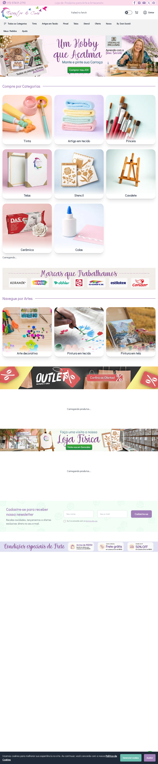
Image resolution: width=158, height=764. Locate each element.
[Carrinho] (136, 12)
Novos (109, 23)
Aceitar (150, 757)
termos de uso (91, 521)
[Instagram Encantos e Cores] (138, 3)
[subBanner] (79, 377)
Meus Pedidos (10, 31)
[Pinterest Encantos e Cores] (153, 3)
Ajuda (24, 31)
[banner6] (79, 56)
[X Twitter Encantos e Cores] (148, 3)
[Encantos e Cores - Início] (24, 12)
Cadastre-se (141, 514)
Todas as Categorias (17, 23)
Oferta (98, 23)
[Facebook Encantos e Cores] (134, 3)
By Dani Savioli (124, 23)
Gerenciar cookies (131, 757)
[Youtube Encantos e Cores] (143, 3)
